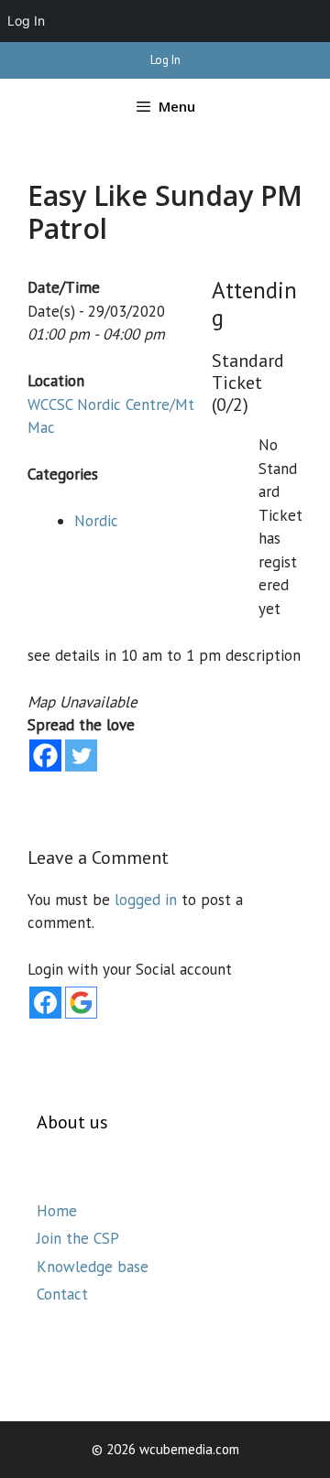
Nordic (96, 521)
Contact (62, 1294)
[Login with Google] (81, 1003)
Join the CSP (78, 1238)
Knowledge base (92, 1267)
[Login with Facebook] (45, 1003)
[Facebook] (45, 755)
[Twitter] (81, 755)
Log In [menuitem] (26, 20)
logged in (146, 900)
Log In (165, 60)
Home (57, 1211)
